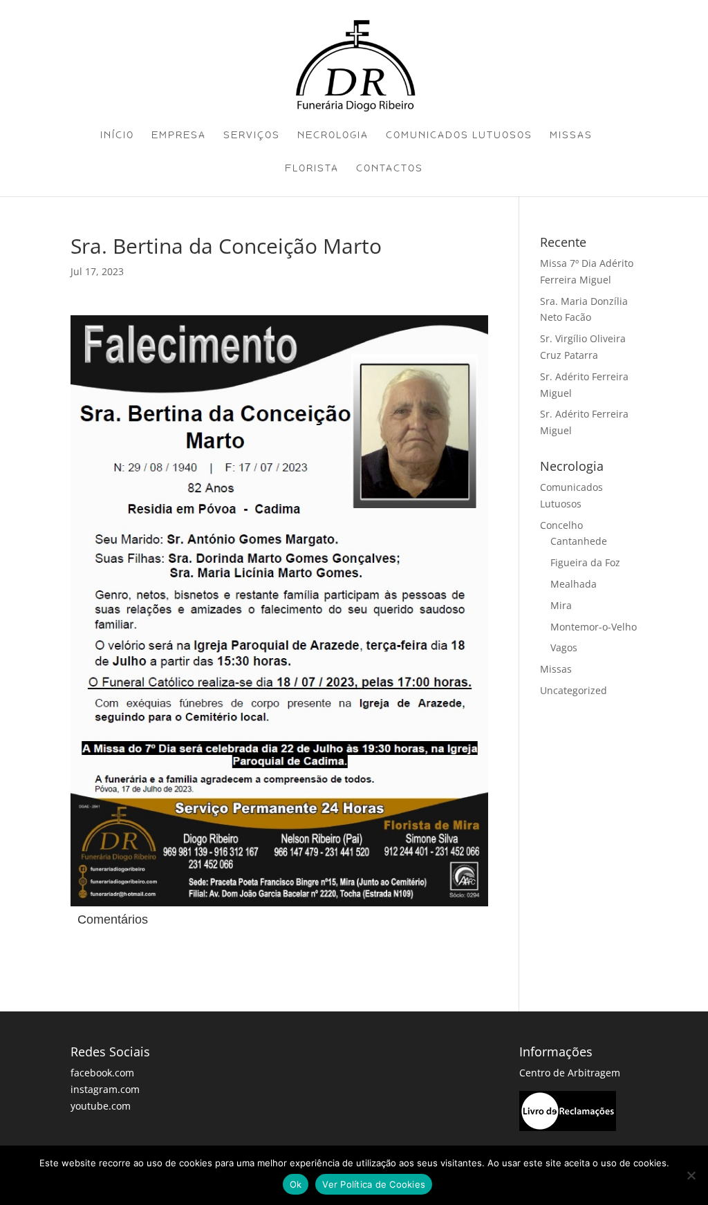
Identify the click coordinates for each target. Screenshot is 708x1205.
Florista (312, 168)
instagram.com (105, 1089)
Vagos (563, 647)
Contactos (389, 168)
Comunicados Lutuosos (459, 135)
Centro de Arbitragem (569, 1072)
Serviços (251, 135)
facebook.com (102, 1072)
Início (117, 135)
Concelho (561, 525)
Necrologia (333, 135)
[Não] (691, 1175)
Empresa (178, 135)
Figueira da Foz (585, 562)
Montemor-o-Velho (593, 626)
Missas (571, 135)
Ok (296, 1184)
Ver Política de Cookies (373, 1184)
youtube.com (101, 1105)
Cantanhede (578, 541)
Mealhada (573, 583)
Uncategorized (573, 690)
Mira (561, 605)
